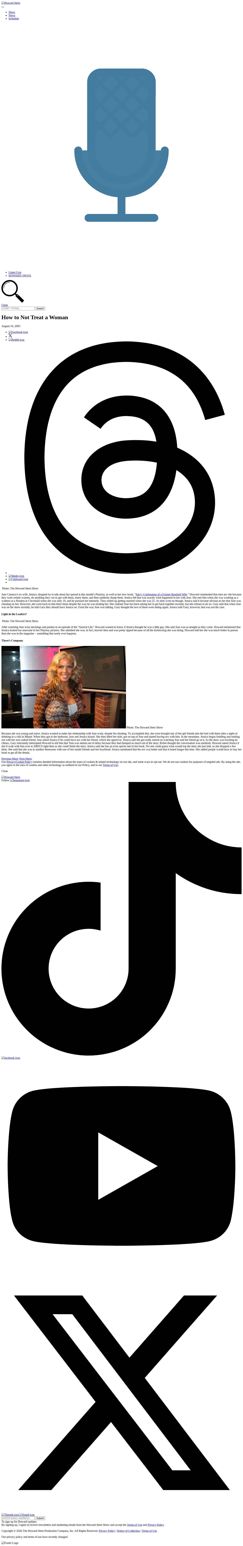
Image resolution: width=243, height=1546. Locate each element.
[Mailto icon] (16, 575)
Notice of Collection (128, 1530)
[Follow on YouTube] (121, 1271)
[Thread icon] (125, 572)
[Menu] (2, 7)
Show (12, 12)
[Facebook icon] (18, 332)
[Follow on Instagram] (20, 780)
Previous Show (10, 758)
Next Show (25, 758)
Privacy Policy (156, 1524)
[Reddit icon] (16, 339)
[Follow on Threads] (10, 1514)
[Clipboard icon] (18, 579)
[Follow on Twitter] (121, 1511)
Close (4, 304)
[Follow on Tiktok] (121, 1054)
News (12, 15)
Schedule (14, 18)
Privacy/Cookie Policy (19, 761)
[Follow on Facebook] (10, 1057)
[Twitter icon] (10, 336)
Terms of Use (110, 765)
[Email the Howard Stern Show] (27, 1514)
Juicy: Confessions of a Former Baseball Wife (161, 594)
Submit (40, 1518)
